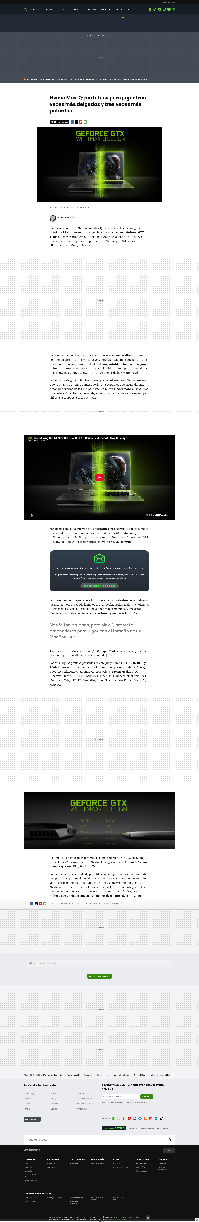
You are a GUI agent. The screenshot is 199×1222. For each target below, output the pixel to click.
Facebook (72, 122)
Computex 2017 (94, 903)
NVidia (80, 903)
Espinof (72, 1167)
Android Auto (125, 79)
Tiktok (154, 9)
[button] (66, 217)
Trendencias (141, 1163)
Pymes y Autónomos (162, 1168)
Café (114, 79)
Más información (120, 1219)
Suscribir (146, 1096)
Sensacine (73, 1163)
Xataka (27, 1163)
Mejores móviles (102, 79)
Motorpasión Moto (121, 1167)
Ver (101, 976)
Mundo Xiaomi (31, 1180)
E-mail (85, 122)
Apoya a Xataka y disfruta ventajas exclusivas (146, 1128)
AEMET (48, 79)
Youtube (169, 9)
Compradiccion (142, 1171)
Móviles (28, 1098)
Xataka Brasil (30, 1201)
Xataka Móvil (30, 1167)
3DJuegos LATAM (54, 1197)
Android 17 (88, 1075)
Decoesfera (140, 1167)
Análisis (54, 1093)
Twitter (173, 9)
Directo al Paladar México (98, 1198)
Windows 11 (81, 1108)
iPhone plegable (73, 1075)
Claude (100, 1075)
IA (136, 79)
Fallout (76, 79)
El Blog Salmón (164, 1163)
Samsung (54, 1103)
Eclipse (144, 79)
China (57, 79)
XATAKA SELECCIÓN (56, 9)
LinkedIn (156, 1118)
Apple (27, 1103)
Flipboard (80, 122)
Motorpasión (118, 1163)
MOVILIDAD (90, 9)
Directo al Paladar (98, 1163)
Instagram (164, 9)
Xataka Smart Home (30, 1175)
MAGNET (105, 9)
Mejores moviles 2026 (52, 1075)
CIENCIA (75, 9)
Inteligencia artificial (85, 1103)
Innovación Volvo (104, 36)
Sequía (66, 79)
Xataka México (31, 1197)
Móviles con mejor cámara (118, 1075)
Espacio (80, 1093)
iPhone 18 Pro (140, 1075)
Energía (53, 1098)
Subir (167, 1150)
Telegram (159, 9)
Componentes (66, 903)
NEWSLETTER (122, 9)
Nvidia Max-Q (112, 903)
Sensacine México (76, 1197)
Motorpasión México (118, 1198)
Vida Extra (51, 1167)
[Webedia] (169, 2)
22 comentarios (61, 122)
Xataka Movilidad (84, 1098)
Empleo (53, 1108)
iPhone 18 (87, 79)
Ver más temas (32, 1119)
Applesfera (29, 1171)
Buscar (169, 1139)
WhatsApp (150, 9)
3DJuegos (51, 1163)
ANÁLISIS (35, 9)
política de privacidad (138, 1102)
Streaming (29, 1093)
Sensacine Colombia (73, 1202)
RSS (145, 1118)
